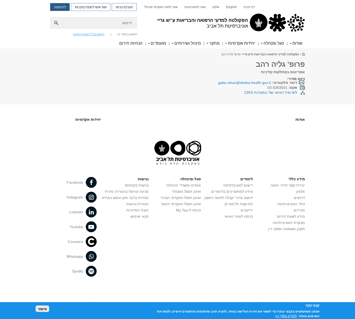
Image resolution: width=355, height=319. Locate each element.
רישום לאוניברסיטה (238, 185)
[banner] (177, 24)
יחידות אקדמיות (241, 43)
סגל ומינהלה (190, 179)
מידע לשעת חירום (291, 216)
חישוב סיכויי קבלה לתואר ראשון (229, 198)
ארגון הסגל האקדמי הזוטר (181, 204)
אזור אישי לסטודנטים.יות (91, 7)
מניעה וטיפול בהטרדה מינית (127, 191)
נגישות (143, 179)
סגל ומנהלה (274, 43)
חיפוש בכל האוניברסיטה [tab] (88, 34)
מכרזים (299, 210)
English (231, 7)
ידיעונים (247, 210)
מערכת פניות (124, 7)
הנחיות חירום (130, 43)
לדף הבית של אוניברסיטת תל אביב (303, 54)
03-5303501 (282, 87)
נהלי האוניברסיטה (291, 204)
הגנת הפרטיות (137, 210)
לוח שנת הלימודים (239, 204)
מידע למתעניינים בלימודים (232, 191)
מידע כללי (296, 179)
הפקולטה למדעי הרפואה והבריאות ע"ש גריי (271, 54)
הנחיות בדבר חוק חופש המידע (125, 198)
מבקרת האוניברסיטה (289, 223)
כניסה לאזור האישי (238, 216)
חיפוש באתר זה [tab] (127, 34)
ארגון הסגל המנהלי (186, 191)
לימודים (246, 179)
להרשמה (60, 7)
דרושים (299, 198)
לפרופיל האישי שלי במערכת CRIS (270, 92)
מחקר (214, 43)
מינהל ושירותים (187, 43)
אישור (42, 309)
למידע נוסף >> (286, 316)
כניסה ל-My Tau (188, 210)
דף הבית (249, 7)
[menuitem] (249, 7)
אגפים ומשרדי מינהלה (183, 185)
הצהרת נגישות (137, 204)
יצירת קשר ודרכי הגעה (288, 185)
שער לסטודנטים (195, 7)
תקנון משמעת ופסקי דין (286, 229)
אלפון (215, 7)
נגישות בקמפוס (137, 185)
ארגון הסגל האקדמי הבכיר (181, 198)
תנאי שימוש (139, 216)
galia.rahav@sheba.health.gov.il (244, 83)
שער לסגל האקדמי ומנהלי (161, 7)
